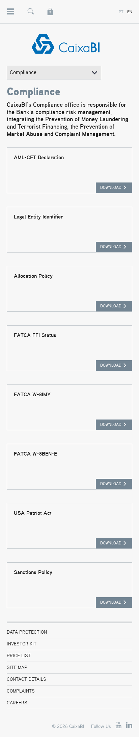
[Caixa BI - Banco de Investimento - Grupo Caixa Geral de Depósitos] (69, 44)
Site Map (17, 667)
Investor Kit (21, 644)
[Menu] (10, 8)
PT (121, 12)
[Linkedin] (129, 725)
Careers (17, 703)
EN (129, 12)
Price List (19, 656)
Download (110, 188)
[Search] (30, 8)
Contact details (26, 679)
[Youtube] (118, 725)
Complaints (21, 691)
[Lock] (50, 8)
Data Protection (27, 632)
